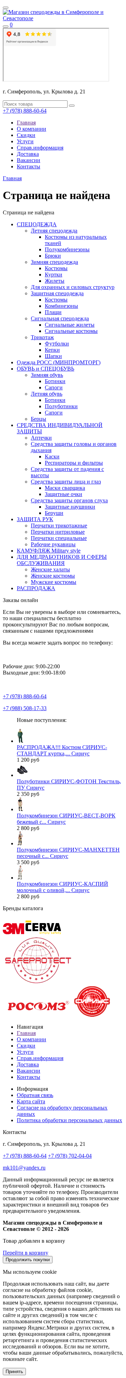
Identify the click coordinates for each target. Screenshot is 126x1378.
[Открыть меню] (5, 8)
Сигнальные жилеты (69, 325)
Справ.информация (40, 148)
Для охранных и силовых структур (72, 287)
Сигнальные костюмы (71, 331)
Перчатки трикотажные (59, 525)
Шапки (53, 356)
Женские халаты (50, 569)
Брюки (53, 256)
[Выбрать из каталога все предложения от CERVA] (43, 932)
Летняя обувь (46, 394)
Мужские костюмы (53, 582)
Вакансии (28, 160)
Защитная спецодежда (57, 293)
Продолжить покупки (28, 1259)
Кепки (52, 350)
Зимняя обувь (47, 375)
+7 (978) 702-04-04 (70, 1156)
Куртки (53, 274)
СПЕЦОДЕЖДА (37, 224)
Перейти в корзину (25, 1253)
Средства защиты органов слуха (69, 500)
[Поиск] (5, 26)
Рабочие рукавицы (53, 544)
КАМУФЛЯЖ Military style (48, 551)
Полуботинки (61, 406)
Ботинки (55, 381)
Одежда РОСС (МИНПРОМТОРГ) (58, 362)
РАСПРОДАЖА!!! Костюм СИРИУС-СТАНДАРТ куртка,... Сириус (62, 750)
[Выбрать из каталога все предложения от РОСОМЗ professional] (38, 1015)
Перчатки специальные (59, 538)
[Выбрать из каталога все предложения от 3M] (13, 932)
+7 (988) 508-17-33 (25, 708)
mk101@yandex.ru (24, 1168)
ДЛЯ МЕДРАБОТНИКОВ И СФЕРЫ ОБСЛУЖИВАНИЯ (62, 560)
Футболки (57, 344)
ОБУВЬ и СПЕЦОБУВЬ (45, 369)
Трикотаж (42, 337)
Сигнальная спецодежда (60, 318)
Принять (14, 1371)
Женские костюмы (53, 576)
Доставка (28, 154)
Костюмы (56, 268)
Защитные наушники (70, 507)
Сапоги (54, 387)
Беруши (54, 513)
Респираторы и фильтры (74, 463)
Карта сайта (31, 1101)
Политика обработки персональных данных (69, 1120)
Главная (26, 122)
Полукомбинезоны (67, 249)
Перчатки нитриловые (58, 532)
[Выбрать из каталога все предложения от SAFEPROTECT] (38, 983)
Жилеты (54, 281)
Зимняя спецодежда (54, 262)
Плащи (53, 312)
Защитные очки (63, 494)
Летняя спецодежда (54, 231)
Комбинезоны (61, 306)
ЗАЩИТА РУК (35, 519)
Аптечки (41, 438)
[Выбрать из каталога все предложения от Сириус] (92, 1015)
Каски (52, 456)
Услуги (25, 141)
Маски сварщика (65, 488)
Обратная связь (35, 1095)
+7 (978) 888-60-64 (25, 111)
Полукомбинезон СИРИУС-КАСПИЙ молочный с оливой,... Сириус (62, 887)
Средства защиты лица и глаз (66, 482)
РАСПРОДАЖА (36, 588)
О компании (31, 129)
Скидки (26, 135)
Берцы (38, 419)
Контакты (28, 166)
